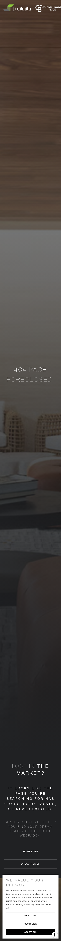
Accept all (30, 932)
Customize (30, 924)
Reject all (30, 915)
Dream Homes (30, 864)
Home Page (30, 851)
